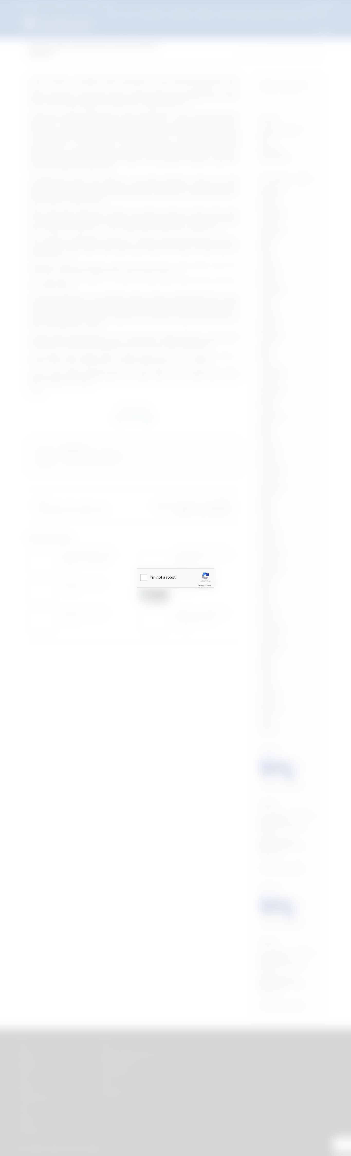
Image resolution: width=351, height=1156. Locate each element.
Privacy (201, 586)
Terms (208, 586)
